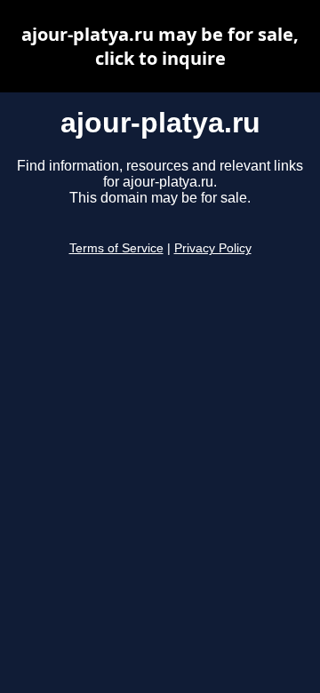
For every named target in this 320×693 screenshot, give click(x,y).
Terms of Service (116, 248)
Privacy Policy (213, 248)
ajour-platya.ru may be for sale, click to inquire (160, 46)
